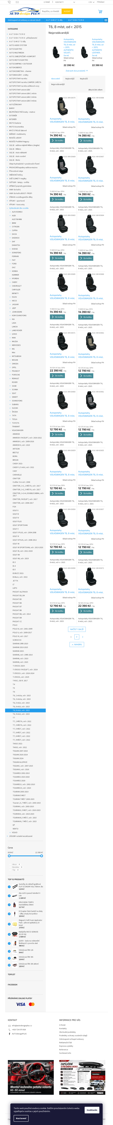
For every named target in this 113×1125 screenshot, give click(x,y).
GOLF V (15, 529)
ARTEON (16, 448)
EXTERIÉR (13, 115)
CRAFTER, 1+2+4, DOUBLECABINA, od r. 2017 (28, 494)
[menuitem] (24, 20)
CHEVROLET (17, 286)
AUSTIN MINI (17, 219)
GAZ (13, 267)
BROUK (15, 460)
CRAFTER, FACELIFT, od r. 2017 (25, 499)
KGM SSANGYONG (19, 315)
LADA (14, 323)
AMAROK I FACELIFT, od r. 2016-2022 (27, 437)
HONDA (15, 271)
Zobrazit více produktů (75, 70)
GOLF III (16, 514)
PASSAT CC (17, 621)
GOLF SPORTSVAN (20, 525)
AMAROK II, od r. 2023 (21, 445)
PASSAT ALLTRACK (20, 591)
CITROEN (15, 226)
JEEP (14, 308)
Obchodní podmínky (67, 1032)
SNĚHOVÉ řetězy (16, 175)
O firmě (47, 2)
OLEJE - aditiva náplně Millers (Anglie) (24, 145)
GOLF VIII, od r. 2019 (21, 558)
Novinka (17, 867)
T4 (14, 684)
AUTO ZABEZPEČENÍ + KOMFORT (22, 56)
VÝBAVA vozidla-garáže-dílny (21, 197)
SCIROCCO (17, 640)
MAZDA (15, 341)
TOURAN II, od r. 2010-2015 (23, 814)
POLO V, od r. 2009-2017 (22, 632)
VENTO (15, 828)
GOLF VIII (16, 554)
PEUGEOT (16, 371)
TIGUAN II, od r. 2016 (21, 769)
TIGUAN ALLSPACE (20, 762)
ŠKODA (15, 411)
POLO (15, 625)
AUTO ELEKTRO (15, 49)
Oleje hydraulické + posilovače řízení (24, 163)
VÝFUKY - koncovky (17, 204)
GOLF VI (16, 536)
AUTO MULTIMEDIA (16, 52)
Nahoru (78, 644)
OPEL (14, 367)
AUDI (14, 215)
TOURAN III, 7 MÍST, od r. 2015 (25, 821)
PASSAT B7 (17, 606)
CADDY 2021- (18, 463)
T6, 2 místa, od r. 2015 (22, 695)
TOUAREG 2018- (19, 780)
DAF (13, 241)
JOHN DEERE (17, 312)
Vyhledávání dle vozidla (18, 208)
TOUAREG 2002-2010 (21, 773)
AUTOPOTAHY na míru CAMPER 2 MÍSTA (25, 82)
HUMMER (15, 275)
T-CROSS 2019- (19, 666)
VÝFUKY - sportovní (17, 200)
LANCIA (15, 326)
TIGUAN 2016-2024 (20, 754)
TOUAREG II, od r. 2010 (22, 788)
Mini (13, 352)
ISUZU (14, 297)
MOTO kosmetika (16, 126)
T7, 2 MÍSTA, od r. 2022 (22, 721)
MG (13, 349)
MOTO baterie (15, 123)
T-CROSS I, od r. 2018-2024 (23, 673)
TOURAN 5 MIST (19, 795)
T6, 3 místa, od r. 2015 (22, 699)
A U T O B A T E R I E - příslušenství (23, 38)
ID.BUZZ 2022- (18, 573)
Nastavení (21, 1118)
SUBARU (15, 404)
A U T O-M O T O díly (17, 41)
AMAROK (16, 434)
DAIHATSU (16, 245)
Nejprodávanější (58, 84)
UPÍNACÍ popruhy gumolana (20, 186)
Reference (63, 1049)
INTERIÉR (13, 119)
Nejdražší (84, 78)
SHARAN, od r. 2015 (20, 662)
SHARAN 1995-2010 (20, 643)
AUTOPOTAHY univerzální (19, 89)
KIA (13, 319)
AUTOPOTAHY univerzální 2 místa (22, 97)
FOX (14, 506)
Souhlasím (92, 1110)
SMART (15, 397)
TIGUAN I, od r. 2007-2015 (23, 766)
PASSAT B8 (17, 610)
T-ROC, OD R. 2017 (20, 680)
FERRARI (15, 256)
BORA (15, 456)
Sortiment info (65, 1053)
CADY (15, 471)
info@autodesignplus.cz (22, 1025)
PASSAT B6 (17, 603)
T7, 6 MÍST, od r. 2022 (21, 732)
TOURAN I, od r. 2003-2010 (23, 806)
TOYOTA (15, 423)
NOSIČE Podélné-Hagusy (19, 141)
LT (13, 584)
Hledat (67, 11)
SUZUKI (15, 408)
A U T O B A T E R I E (17, 34)
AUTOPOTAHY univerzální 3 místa (22, 100)
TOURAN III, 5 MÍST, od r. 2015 (25, 817)
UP (14, 825)
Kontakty (59, 2)
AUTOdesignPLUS (19, 1033)
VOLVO (14, 832)
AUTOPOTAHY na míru (18, 78)
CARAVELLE (17, 474)
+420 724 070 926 (19, 1029)
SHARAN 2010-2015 (20, 647)
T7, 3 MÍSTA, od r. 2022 (22, 725)
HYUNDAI (15, 278)
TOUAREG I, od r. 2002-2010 (24, 784)
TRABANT (16, 426)
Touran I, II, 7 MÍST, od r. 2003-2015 (27, 803)
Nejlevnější (69, 78)
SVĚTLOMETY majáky (17, 178)
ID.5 (14, 569)
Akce (16, 864)
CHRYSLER (16, 289)
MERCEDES (16, 345)
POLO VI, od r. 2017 (20, 636)
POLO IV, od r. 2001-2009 (22, 629)
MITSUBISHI (16, 356)
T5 (14, 688)
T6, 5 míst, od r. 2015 (21, 703)
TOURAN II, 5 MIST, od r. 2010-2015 (27, 810)
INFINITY (15, 293)
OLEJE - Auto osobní (17, 156)
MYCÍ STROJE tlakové (18, 130)
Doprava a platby (66, 1046)
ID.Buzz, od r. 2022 (20, 577)
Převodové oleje (16, 171)
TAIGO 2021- (18, 743)
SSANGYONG (17, 400)
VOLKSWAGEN (17, 430)
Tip (15, 870)
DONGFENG (16, 252)
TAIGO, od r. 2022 (20, 747)
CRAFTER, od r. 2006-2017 (23, 503)
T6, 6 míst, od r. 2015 (21, 706)
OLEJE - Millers (15, 149)
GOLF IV (16, 517)
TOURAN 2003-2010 (20, 791)
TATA (14, 415)
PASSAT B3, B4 (19, 595)
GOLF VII (16, 543)
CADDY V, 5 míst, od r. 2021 (23, 467)
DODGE (15, 249)
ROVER (15, 382)
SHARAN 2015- (18, 651)
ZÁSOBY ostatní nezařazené (20, 836)
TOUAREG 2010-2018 (21, 777)
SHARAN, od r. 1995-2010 (23, 654)
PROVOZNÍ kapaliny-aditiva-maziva (23, 167)
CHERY (14, 282)
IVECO (14, 300)
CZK (90, 2)
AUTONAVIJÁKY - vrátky (18, 75)
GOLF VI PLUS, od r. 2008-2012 (25, 540)
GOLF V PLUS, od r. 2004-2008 (24, 532)
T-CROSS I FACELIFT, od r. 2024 (25, 669)
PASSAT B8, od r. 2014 (21, 614)
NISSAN (15, 360)
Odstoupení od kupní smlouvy (71, 1039)
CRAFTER (16, 478)
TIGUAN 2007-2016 (20, 751)
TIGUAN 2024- (18, 758)
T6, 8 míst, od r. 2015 (21, 710)
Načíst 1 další (77, 629)
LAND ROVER (17, 330)
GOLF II (15, 510)
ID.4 (14, 566)
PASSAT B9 (17, 617)
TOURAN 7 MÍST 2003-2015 (23, 799)
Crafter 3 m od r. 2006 (21, 482)
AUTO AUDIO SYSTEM (18, 45)
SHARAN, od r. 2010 (20, 658)
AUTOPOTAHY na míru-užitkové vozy (24, 86)
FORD (14, 263)
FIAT (14, 260)
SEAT (14, 393)
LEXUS (14, 334)
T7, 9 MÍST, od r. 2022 (21, 740)
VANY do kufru (15, 189)
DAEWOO (15, 238)
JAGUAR (15, 304)
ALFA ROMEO (17, 212)
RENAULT (15, 378)
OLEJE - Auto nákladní (18, 152)
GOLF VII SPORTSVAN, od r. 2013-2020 (28, 547)
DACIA (14, 234)
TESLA (14, 419)
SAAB (14, 386)
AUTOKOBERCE (15, 67)
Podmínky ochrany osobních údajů (73, 1035)
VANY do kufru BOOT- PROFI (20, 193)
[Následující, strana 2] (76, 636)
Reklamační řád (65, 1042)
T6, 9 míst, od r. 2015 (21, 714)
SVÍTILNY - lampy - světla (19, 182)
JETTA (15, 580)
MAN (14, 337)
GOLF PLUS (17, 521)
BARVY (11, 108)
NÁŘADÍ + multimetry (17, 134)
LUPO (15, 588)
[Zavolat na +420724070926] (12, 2)
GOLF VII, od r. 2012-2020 (23, 551)
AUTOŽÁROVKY (15, 104)
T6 (14, 692)
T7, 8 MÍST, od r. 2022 (21, 736)
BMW (14, 223)
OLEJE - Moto (14, 160)
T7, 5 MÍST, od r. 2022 (21, 729)
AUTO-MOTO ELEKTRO (18, 60)
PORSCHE (16, 374)
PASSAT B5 (17, 599)
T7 (14, 717)
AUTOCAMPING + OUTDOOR (20, 63)
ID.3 (14, 562)
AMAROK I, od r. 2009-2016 (23, 441)
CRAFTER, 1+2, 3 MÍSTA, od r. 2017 (26, 489)
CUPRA (15, 230)
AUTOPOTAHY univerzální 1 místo (23, 93)
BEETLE (16, 452)
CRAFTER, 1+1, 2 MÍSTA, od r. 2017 (26, 486)
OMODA (15, 363)
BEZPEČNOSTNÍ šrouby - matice (22, 112)
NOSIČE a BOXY (15, 137)
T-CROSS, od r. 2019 (21, 677)
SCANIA (15, 389)
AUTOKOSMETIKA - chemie (20, 71)
